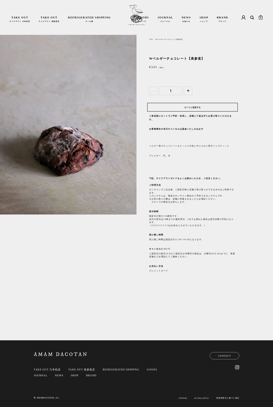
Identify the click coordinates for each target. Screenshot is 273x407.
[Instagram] (237, 368)
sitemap (183, 398)
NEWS (186, 19)
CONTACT (224, 356)
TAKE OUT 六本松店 (47, 369)
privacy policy (201, 398)
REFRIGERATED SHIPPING (89, 19)
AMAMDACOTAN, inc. (48, 397)
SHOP (204, 19)
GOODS (143, 19)
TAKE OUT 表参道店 (81, 369)
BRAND (222, 19)
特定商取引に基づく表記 (227, 398)
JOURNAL (165, 19)
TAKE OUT (19, 19)
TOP (151, 39)
